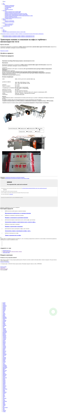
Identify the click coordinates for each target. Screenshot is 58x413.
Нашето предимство (9, 9)
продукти (4, 10)
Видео (4, 22)
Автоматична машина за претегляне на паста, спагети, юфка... (20, 222)
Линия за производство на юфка (13, 235)
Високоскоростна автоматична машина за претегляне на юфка (17, 178)
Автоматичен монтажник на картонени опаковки (14, 177)
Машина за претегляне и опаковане (14, 226)
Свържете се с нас (6, 25)
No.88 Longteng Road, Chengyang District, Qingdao (12, 251)
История (6, 8)
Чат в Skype (2, 267)
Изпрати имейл (3, 266)
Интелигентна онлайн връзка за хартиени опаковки (18, 213)
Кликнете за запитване (4, 261)
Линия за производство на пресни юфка (13, 12)
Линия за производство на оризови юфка (13, 11)
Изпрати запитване (4, 268)
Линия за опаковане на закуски (11, 16)
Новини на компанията (9, 20)
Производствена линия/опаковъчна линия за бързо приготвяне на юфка (19, 15)
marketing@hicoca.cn (7, 250)
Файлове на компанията (9, 5)
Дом (3, 3)
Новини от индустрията (9, 21)
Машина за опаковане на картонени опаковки (16, 217)
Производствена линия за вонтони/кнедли (13, 17)
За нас (4, 4)
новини (4, 19)
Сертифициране (8, 7)
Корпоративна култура (9, 6)
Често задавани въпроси (7, 18)
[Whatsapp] (53, 312)
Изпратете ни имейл (4, 50)
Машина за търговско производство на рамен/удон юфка (16, 13)
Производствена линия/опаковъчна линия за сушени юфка (16, 14)
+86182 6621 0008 (6, 252)
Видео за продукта (8, 24)
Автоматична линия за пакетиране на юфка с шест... (18, 230)
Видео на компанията (9, 23)
